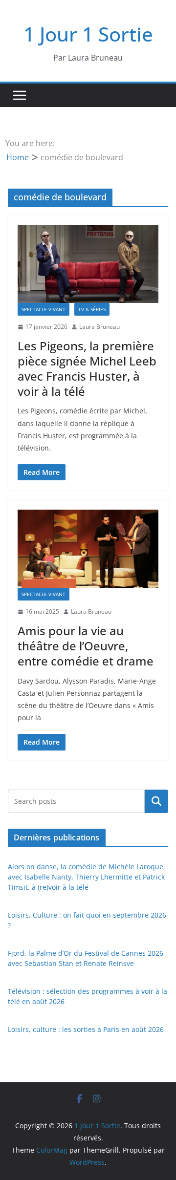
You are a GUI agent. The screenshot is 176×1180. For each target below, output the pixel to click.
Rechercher (156, 800)
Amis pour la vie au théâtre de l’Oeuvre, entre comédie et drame (86, 645)
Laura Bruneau (99, 326)
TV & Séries (92, 309)
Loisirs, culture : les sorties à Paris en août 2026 (86, 1029)
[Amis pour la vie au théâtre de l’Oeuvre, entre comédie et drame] (88, 549)
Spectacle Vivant (44, 309)
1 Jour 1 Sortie (88, 34)
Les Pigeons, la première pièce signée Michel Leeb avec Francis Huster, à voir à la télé (87, 369)
